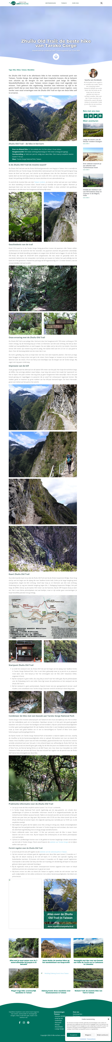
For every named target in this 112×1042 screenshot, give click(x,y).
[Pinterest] (91, 116)
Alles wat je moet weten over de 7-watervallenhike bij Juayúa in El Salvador (24, 962)
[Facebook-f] (19, 1022)
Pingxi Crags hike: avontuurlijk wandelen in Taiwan (23, 992)
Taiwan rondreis (39, 182)
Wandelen (30, 70)
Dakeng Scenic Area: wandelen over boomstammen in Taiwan (56, 992)
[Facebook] (100, 116)
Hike (14, 70)
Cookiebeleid (83, 1039)
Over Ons (75, 3)
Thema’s (64, 3)
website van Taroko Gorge (59, 842)
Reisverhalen (59, 1027)
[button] (108, 1019)
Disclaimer (76, 1016)
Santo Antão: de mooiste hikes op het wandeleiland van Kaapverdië (56, 961)
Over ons (76, 1012)
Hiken (19, 70)
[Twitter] (95, 116)
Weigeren (88, 1035)
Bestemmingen (51, 3)
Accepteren (73, 1035)
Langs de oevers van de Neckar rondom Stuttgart (92, 140)
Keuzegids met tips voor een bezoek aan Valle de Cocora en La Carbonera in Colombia (88, 962)
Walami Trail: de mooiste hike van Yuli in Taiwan (88, 992)
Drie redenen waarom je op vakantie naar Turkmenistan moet (92, 165)
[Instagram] (86, 116)
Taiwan (24, 70)
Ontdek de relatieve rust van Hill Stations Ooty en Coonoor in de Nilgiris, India (92, 192)
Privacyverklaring (91, 1039)
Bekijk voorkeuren (102, 1035)
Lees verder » (86, 143)
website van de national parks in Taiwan (53, 852)
